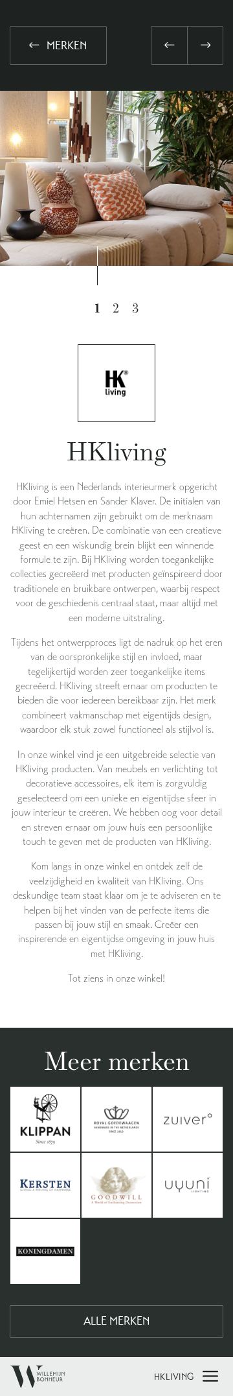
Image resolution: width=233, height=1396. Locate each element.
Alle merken (116, 1321)
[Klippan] (45, 1119)
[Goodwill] (116, 1185)
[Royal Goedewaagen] (116, 1119)
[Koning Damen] (45, 1251)
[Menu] (210, 1373)
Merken (65, 45)
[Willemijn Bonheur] (37, 1376)
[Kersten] (45, 1185)
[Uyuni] (188, 1185)
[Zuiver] (188, 1119)
